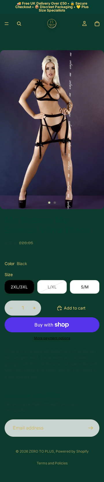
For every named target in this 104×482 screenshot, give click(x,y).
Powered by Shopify (72, 451)
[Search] (19, 23)
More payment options (52, 338)
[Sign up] (91, 428)
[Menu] (6, 23)
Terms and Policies (52, 463)
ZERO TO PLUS (41, 451)
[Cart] (97, 23)
